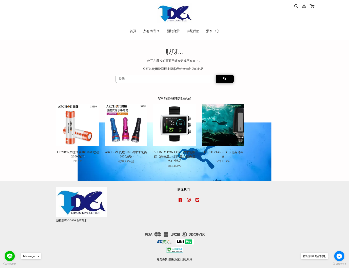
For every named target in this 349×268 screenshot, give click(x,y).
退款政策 (187, 259)
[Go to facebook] (339, 256)
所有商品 (150, 31)
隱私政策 (174, 259)
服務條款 (162, 259)
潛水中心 (212, 31)
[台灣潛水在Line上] (197, 201)
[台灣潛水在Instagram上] (189, 201)
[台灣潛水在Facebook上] (180, 201)
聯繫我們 (192, 31)
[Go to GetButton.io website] (9, 264)
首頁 (133, 31)
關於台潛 (173, 31)
